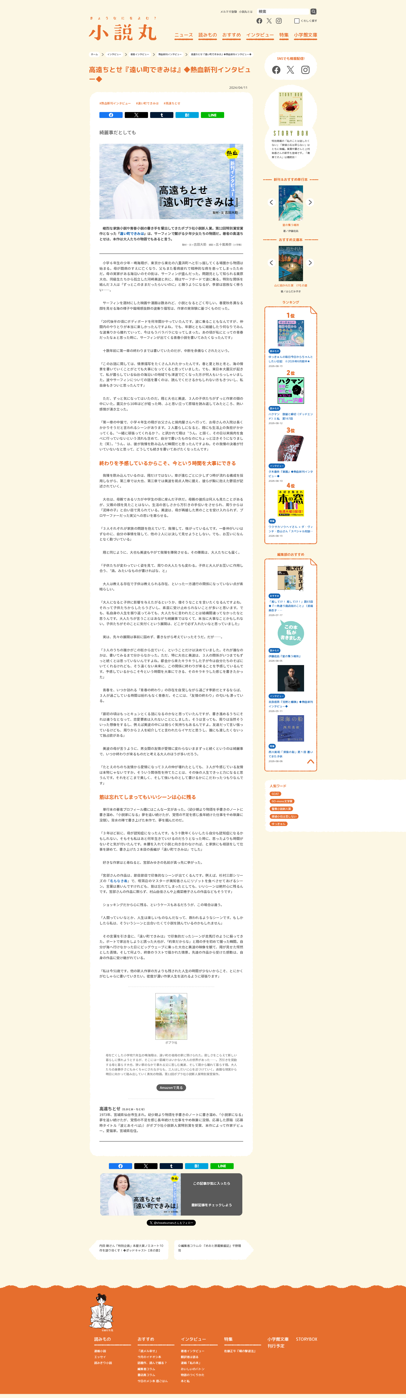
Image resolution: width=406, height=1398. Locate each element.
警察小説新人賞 (281, 809)
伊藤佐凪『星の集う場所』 (285, 656)
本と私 (185, 1381)
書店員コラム (146, 1375)
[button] (271, 202)
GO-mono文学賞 (282, 801)
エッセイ (100, 1357)
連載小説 (100, 1351)
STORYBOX (306, 1339)
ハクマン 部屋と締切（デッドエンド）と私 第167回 (291, 416)
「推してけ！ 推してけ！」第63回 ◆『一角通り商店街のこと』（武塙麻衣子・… (291, 606)
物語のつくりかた (192, 1375)
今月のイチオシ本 (149, 1357)
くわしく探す (309, 21)
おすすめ (231, 34)
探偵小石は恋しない (284, 816)
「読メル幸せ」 (147, 1351)
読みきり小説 (103, 1363)
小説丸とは (246, 12)
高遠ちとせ (173, 103)
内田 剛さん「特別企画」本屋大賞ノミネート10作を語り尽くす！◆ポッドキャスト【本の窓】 (131, 1248)
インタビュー (260, 34)
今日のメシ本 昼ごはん (152, 1381)
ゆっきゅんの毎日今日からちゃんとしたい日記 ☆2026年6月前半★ (291, 359)
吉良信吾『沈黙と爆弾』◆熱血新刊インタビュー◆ (291, 704)
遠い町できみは (148, 103)
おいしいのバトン (192, 1369)
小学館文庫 (305, 34)
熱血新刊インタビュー (170, 54)
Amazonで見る (171, 1087)
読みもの (207, 34)
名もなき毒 (119, 880)
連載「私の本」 (191, 1363)
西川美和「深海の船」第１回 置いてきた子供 (291, 754)
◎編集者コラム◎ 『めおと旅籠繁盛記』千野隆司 (209, 1248)
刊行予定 (275, 1346)
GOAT (275, 794)
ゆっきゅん (278, 824)
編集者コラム (146, 1369)
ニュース (183, 34)
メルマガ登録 (228, 12)
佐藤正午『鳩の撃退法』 (240, 1351)
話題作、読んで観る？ (152, 1363)
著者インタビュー (139, 54)
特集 (284, 34)
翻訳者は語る (190, 1357)
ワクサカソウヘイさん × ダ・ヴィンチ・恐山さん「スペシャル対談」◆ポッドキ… (291, 529)
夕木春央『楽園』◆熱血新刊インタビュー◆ (291, 474)
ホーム (94, 54)
